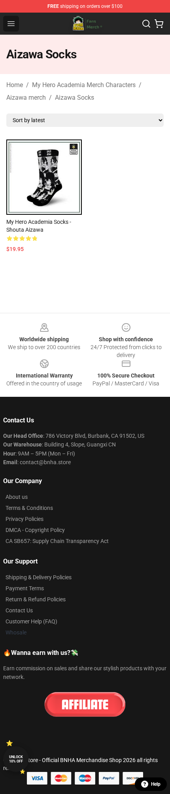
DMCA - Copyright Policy (35, 530)
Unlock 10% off (16, 759)
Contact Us (19, 610)
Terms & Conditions (29, 508)
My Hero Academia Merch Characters (84, 85)
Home (14, 85)
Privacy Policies (24, 519)
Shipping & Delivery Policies (39, 577)
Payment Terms (25, 588)
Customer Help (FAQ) (31, 621)
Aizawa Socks (74, 97)
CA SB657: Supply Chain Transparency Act (57, 541)
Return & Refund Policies (36, 599)
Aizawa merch (26, 97)
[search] (146, 23)
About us (17, 497)
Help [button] (156, 784)
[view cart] (159, 23)
